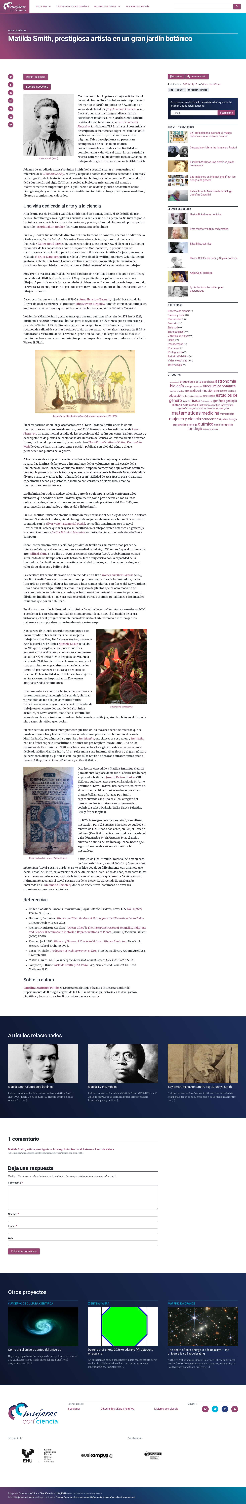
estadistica (197, 396)
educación (175, 395)
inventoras (212, 408)
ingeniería (182, 408)
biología (177, 386)
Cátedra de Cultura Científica (117, 1408)
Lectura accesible (37, 86)
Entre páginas (176, 331)
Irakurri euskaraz (35, 76)
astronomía (225, 381)
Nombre (13, 1214)
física (195, 400)
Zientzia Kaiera (98, 1303)
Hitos (171, 339)
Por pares (173, 348)
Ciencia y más (176, 315)
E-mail (12, 1226)
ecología (232, 391)
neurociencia (211, 419)
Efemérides (174, 319)
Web (10, 1238)
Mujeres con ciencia (166, 1408)
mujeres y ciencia (185, 418)
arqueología (187, 381)
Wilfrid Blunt (38, 553)
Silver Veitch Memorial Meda (65, 523)
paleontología (229, 419)
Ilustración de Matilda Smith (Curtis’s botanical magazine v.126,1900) (85, 416)
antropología (174, 382)
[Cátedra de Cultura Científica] (39, 1456)
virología (205, 429)
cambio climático (177, 391)
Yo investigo (175, 364)
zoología (214, 429)
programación (179, 425)
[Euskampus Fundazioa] (97, 1456)
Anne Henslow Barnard (94, 299)
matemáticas (186, 413)
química (205, 424)
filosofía (186, 401)
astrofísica (208, 381)
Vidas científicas (17, 30)
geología (231, 401)
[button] (10, 76)
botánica (181, 90)
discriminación (203, 391)
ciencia (188, 390)
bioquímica (212, 386)
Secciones (74, 1408)
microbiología (227, 414)
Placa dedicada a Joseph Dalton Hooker (48, 858)
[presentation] (203, 137)
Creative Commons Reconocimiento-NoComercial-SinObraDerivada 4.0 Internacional (95, 1497)
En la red (173, 327)
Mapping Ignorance (181, 1303)
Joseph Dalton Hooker (50, 226)
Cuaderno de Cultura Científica (30, 1303)
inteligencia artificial (197, 408)
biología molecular (193, 386)
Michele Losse (68, 643)
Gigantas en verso (178, 335)
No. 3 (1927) (134, 909)
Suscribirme (226, 112)
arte (171, 90)
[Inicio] (14, 6)
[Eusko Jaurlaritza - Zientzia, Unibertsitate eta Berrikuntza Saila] (153, 1456)
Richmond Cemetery (57, 885)
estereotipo (209, 396)
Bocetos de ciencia (179, 311)
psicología (192, 425)
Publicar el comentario (24, 1251)
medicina (210, 413)
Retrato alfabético (178, 356)
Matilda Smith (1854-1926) (71, 965)
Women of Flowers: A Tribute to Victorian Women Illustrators (90, 941)
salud (217, 424)
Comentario (15, 1182)
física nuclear (207, 401)
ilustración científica (197, 90)
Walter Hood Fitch (49, 243)
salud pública (227, 425)
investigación (224, 409)
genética (219, 401)
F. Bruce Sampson (47, 256)
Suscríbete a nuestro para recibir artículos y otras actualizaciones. (201, 104)
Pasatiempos (175, 344)
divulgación (220, 390)
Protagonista (175, 352)
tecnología (194, 429)
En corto (172, 323)
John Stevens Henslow (90, 303)
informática (227, 405)
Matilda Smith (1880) (48, 158)
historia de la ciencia (185, 405)
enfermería (188, 396)
